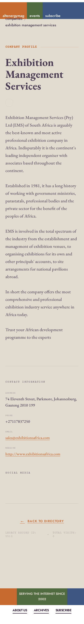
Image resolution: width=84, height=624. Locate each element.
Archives (41, 610)
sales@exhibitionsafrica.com (27, 437)
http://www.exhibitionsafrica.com (32, 453)
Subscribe (63, 610)
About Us (20, 610)
